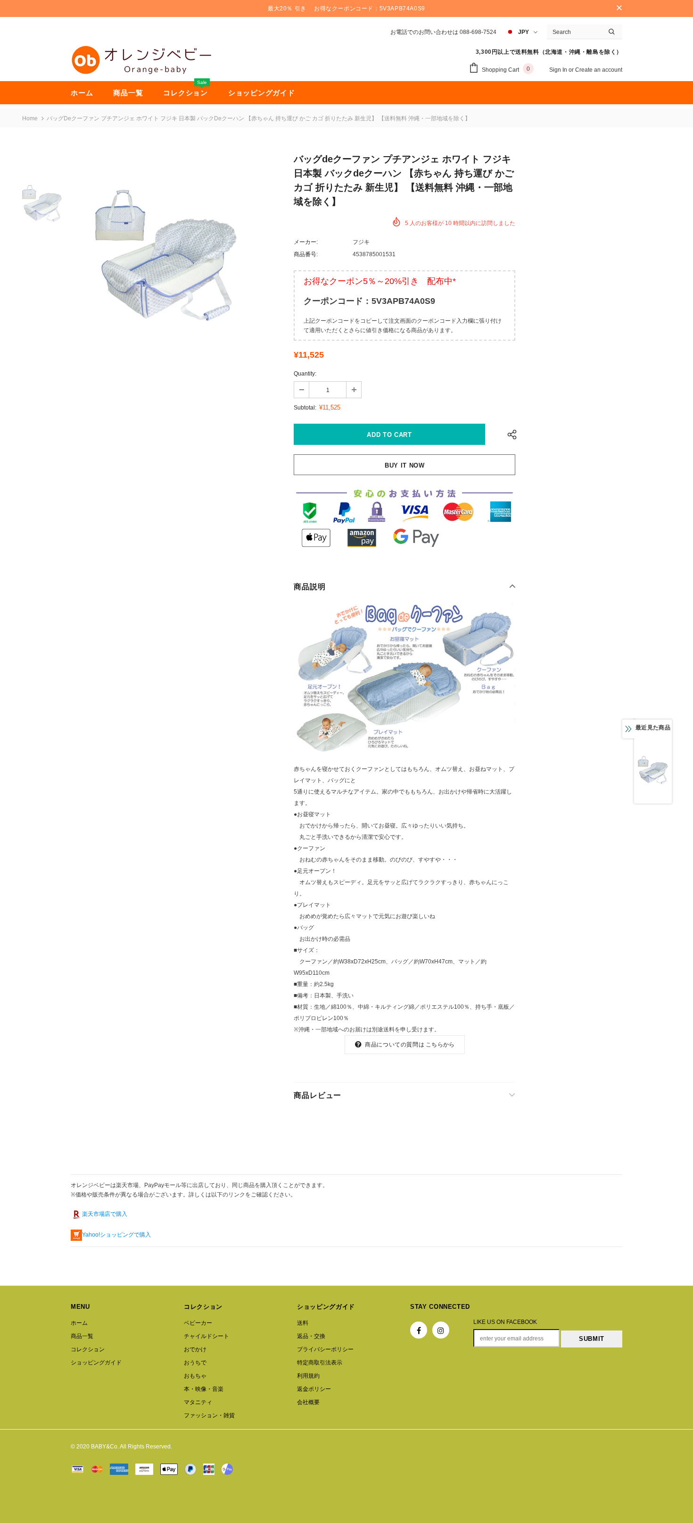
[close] (619, 8)
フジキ (361, 242)
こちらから (440, 1044)
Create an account (598, 70)
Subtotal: (305, 407)
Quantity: (305, 373)
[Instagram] (440, 1330)
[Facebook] (418, 1330)
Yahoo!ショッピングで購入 (116, 1234)
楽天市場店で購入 (104, 1214)
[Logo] (141, 60)
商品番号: (306, 254)
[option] (166, 255)
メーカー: (306, 242)
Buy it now (405, 465)
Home (30, 118)
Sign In (559, 70)
